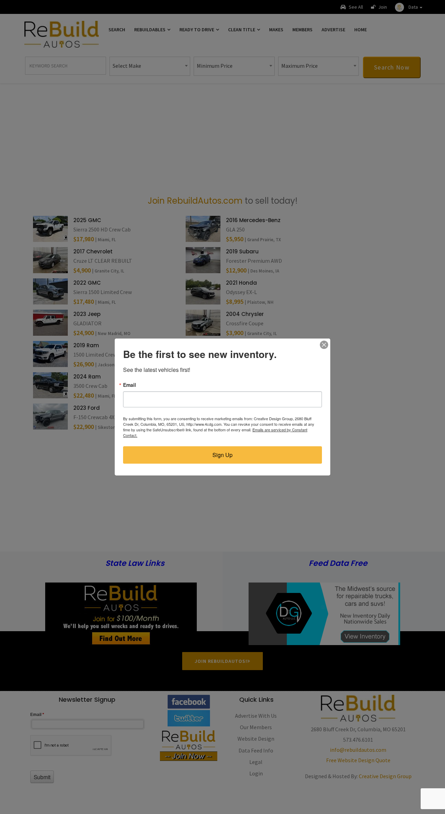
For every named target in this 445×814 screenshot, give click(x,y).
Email (129, 384)
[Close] (324, 345)
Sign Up (222, 455)
